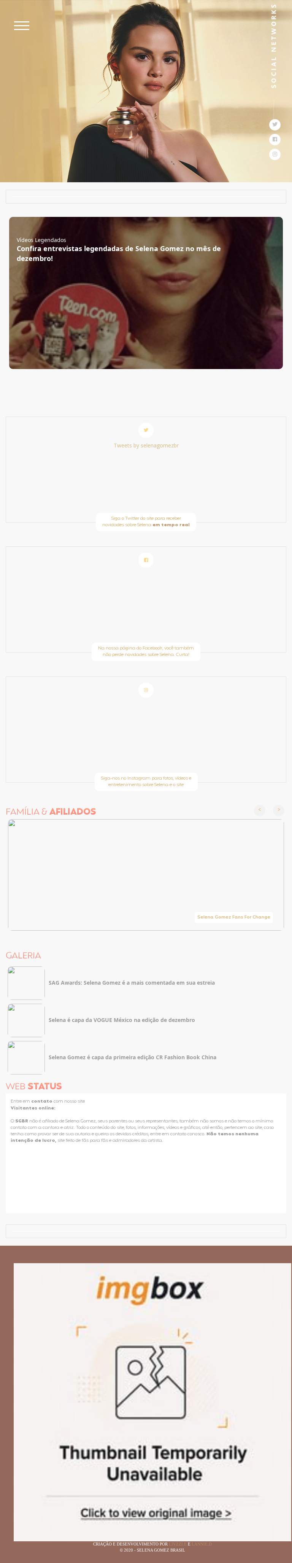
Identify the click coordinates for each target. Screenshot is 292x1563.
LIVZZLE (178, 1544)
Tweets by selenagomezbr (146, 445)
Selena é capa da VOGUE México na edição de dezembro (122, 1019)
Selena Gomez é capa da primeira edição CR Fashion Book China (132, 1057)
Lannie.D (202, 1544)
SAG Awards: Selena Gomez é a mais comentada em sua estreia (132, 982)
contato (42, 1101)
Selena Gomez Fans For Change (233, 917)
